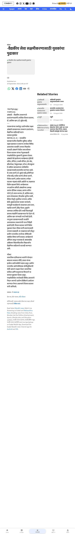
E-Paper (22, 532)
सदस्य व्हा (16, 292)
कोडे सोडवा (22, 297)
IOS (17, 329)
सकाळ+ (67, 532)
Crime (44, 9)
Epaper (12, 9)
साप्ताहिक (53, 9)
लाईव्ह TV (53, 532)
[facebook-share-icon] (16, 89)
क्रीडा (37, 9)
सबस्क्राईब (37, 532)
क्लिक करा (17, 303)
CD (8, 77)
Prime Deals (56, 3)
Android (9, 329)
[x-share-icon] (12, 89)
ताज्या (20, 9)
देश (26, 9)
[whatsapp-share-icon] (9, 89)
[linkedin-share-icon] (20, 89)
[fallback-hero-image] (43, 102)
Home (7, 532)
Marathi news (19, 308)
